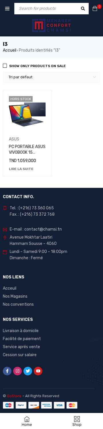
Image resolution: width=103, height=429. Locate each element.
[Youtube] (38, 371)
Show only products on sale (37, 66)
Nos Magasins (15, 296)
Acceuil (9, 288)
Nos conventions (18, 304)
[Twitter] (27, 371)
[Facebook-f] (7, 371)
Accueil (9, 50)
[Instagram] (17, 371)
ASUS (14, 139)
